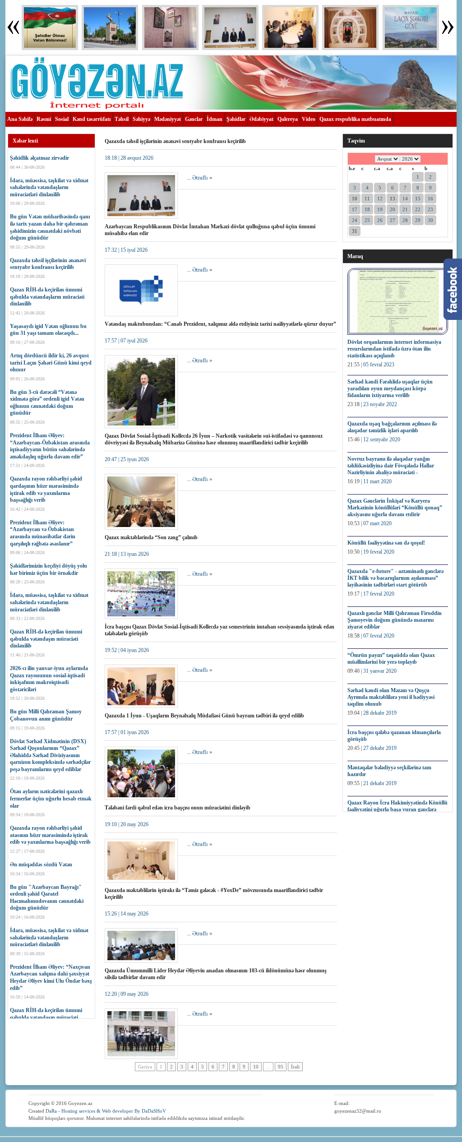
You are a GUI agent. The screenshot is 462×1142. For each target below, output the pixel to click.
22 (417, 209)
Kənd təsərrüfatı (92, 119)
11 (367, 198)
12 (380, 198)
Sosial (62, 119)
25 (367, 220)
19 (380, 209)
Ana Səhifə (19, 119)
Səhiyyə (141, 119)
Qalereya (287, 119)
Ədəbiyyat (261, 119)
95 (280, 1066)
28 (405, 220)
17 (354, 209)
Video (308, 119)
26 (380, 220)
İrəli (295, 1066)
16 (430, 198)
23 (430, 209)
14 (405, 198)
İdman (214, 119)
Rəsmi (44, 119)
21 (405, 209)
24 (354, 220)
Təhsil (122, 119)
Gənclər (194, 119)
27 (392, 220)
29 (417, 220)
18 (367, 209)
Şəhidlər (235, 119)
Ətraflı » (202, 177)
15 (417, 198)
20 (392, 209)
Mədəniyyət (167, 119)
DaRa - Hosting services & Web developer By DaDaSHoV (106, 1111)
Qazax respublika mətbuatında (355, 119)
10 (256, 1066)
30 (430, 220)
